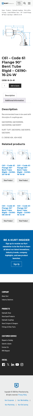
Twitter (8, 364)
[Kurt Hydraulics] (8, 3)
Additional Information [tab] (14, 100)
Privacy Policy (22, 395)
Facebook (3, 364)
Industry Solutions (7, 299)
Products (8, 10)
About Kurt (5, 296)
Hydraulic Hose (6, 313)
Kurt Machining (9, 404)
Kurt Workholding (23, 400)
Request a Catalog (7, 340)
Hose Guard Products (8, 316)
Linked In (12, 364)
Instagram (21, 364)
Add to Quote (15, 86)
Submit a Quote (6, 343)
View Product (8, 180)
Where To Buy (19, 3)
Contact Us (5, 347)
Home (3, 10)
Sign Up (16, 264)
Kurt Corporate (9, 400)
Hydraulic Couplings (17, 10)
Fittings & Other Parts (9, 327)
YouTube (17, 364)
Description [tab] (10, 95)
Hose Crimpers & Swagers (10, 323)
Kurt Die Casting (23, 404)
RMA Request (6, 350)
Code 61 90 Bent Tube (13, 12)
